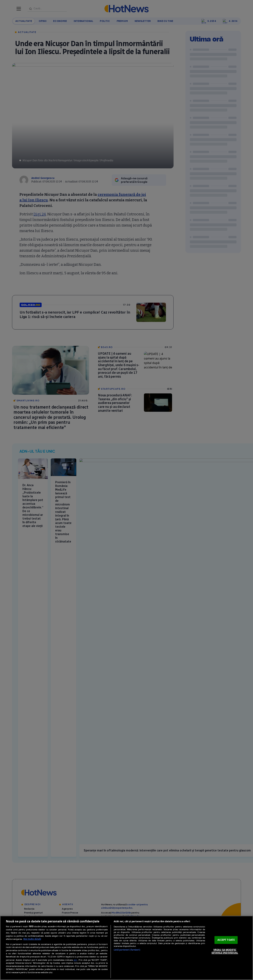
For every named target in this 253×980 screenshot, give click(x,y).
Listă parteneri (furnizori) (127, 949)
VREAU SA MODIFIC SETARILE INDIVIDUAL (225, 951)
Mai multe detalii (32, 939)
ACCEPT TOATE (226, 939)
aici (75, 959)
